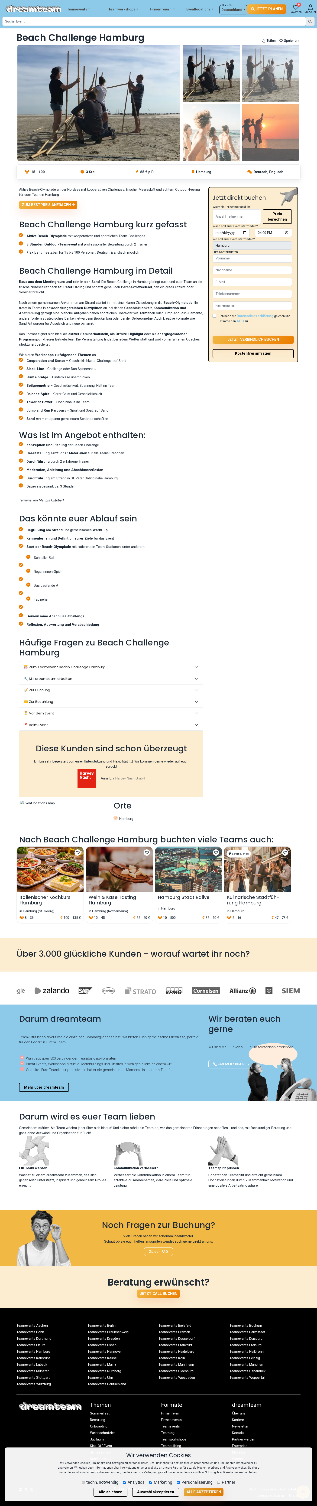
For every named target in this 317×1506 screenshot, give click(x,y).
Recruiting (97, 1420)
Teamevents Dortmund (33, 1338)
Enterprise (239, 1446)
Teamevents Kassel (102, 1358)
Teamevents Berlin (101, 1325)
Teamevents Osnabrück (247, 1371)
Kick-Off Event (101, 1446)
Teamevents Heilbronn (247, 1351)
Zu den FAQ (158, 1252)
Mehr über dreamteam (44, 1087)
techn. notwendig (102, 1482)
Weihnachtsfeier (102, 1433)
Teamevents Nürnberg (104, 1371)
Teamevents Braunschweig (108, 1332)
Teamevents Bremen (174, 1332)
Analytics (136, 1482)
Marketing (163, 1482)
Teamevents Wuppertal (247, 1377)
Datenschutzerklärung (255, 316)
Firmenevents (171, 1420)
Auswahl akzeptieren (155, 1492)
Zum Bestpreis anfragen (47, 205)
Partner (228, 1482)
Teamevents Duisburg (246, 1338)
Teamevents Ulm (100, 1377)
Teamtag (168, 1433)
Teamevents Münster (32, 1371)
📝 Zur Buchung (37, 690)
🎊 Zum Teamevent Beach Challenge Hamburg (64, 667)
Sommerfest (100, 1413)
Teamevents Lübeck (31, 1364)
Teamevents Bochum (246, 1325)
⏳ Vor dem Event (39, 713)
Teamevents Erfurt (30, 1345)
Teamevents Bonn (30, 1332)
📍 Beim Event (36, 724)
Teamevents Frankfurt (175, 1345)
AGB (240, 321)
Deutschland (231, 10)
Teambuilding (171, 1446)
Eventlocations (198, 9)
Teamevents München (246, 1364)
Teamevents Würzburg (33, 1384)
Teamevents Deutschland (106, 1384)
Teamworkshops (121, 9)
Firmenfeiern (160, 9)
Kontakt (238, 1433)
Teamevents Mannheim (176, 1364)
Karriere (238, 1420)
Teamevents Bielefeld (174, 1325)
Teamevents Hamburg (33, 1351)
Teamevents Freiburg (246, 1345)
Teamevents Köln (171, 1358)
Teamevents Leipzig (245, 1358)
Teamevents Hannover (104, 1351)
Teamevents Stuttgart (33, 1377)
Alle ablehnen (110, 1492)
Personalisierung (197, 1482)
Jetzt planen (269, 9)
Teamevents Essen (101, 1345)
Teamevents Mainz (101, 1364)
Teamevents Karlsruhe (33, 1358)
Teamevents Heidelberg (176, 1351)
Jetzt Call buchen (158, 1293)
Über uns (239, 1413)
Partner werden (243, 1439)
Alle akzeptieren (204, 1492)
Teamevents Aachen (32, 1325)
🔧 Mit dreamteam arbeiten (48, 678)
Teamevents (77, 9)
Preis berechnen (277, 217)
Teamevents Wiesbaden (176, 1377)
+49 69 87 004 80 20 (234, 1064)
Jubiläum (97, 1439)
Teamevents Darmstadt (247, 1332)
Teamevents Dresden (103, 1338)
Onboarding (98, 1426)
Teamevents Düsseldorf (176, 1338)
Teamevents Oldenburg (176, 1371)
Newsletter (240, 1426)
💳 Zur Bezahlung (38, 701)
